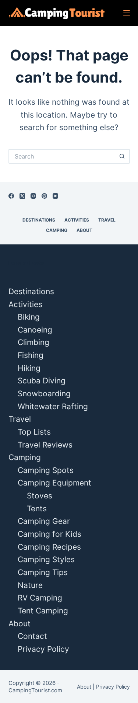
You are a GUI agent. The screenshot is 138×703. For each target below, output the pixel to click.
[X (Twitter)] (22, 196)
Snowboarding (44, 393)
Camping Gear (44, 521)
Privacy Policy (43, 649)
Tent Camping (43, 610)
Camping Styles (46, 559)
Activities (76, 220)
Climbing (33, 342)
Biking (29, 316)
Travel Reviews (45, 444)
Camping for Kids (49, 534)
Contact (32, 636)
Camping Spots (46, 470)
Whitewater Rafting (53, 406)
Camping (56, 230)
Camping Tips (43, 572)
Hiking (29, 368)
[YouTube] (55, 196)
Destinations (38, 220)
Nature (30, 585)
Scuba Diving (42, 380)
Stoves (39, 495)
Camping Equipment (54, 482)
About (84, 230)
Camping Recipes (49, 546)
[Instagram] (33, 196)
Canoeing (35, 329)
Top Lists (34, 431)
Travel (107, 220)
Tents (37, 508)
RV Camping (40, 597)
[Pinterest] (44, 196)
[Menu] (126, 13)
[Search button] (122, 156)
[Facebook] (11, 196)
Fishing (30, 355)
